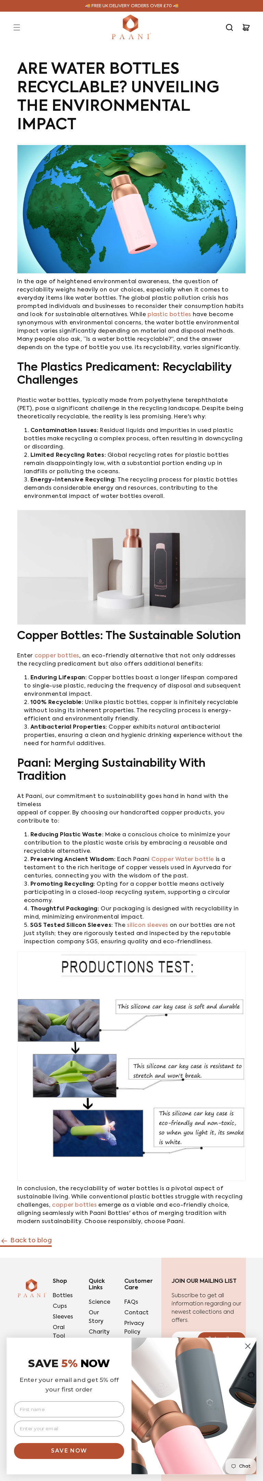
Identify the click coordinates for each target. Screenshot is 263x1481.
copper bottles (57, 656)
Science (99, 1302)
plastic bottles (169, 315)
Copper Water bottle (182, 859)
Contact (136, 1313)
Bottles (63, 1296)
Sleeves (63, 1317)
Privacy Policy (134, 1328)
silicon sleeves (147, 925)
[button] (16, 27)
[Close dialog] (248, 1346)
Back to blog (31, 1241)
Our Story (96, 1317)
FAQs (131, 1302)
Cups (60, 1306)
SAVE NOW (69, 1450)
